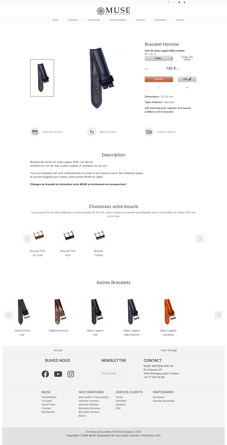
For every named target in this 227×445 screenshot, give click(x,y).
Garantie (121, 404)
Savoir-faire (48, 404)
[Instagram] (70, 374)
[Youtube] (58, 374)
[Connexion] (184, 2)
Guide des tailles (187, 58)
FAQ (118, 408)
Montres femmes (88, 404)
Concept (47, 400)
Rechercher (48, 411)
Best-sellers (85, 397)
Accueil (58, 350)
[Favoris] (187, 87)
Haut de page (169, 350)
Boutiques (158, 397)
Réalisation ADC (151, 435)
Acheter (158, 79)
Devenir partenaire (164, 400)
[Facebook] (45, 374)
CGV (138, 431)
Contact (46, 408)
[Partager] (159, 88)
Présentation (49, 397)
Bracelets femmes (89, 411)
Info (186, 79)
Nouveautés (102, 397)
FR (169, 2)
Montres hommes (89, 400)
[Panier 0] (179, 2)
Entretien (121, 400)
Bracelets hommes (89, 408)
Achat (119, 397)
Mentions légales (124, 431)
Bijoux (82, 415)
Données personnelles (99, 431)
